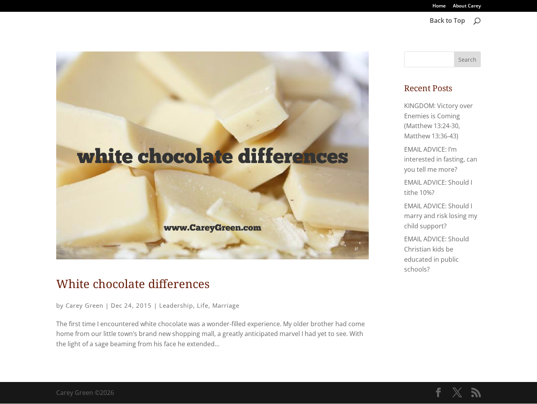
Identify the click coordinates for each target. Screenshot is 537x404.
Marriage (225, 305)
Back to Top (447, 21)
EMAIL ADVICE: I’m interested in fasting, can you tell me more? (440, 159)
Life (202, 305)
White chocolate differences (133, 284)
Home (439, 6)
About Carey (467, 6)
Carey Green (84, 305)
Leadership (176, 305)
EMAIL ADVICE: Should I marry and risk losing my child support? (440, 216)
